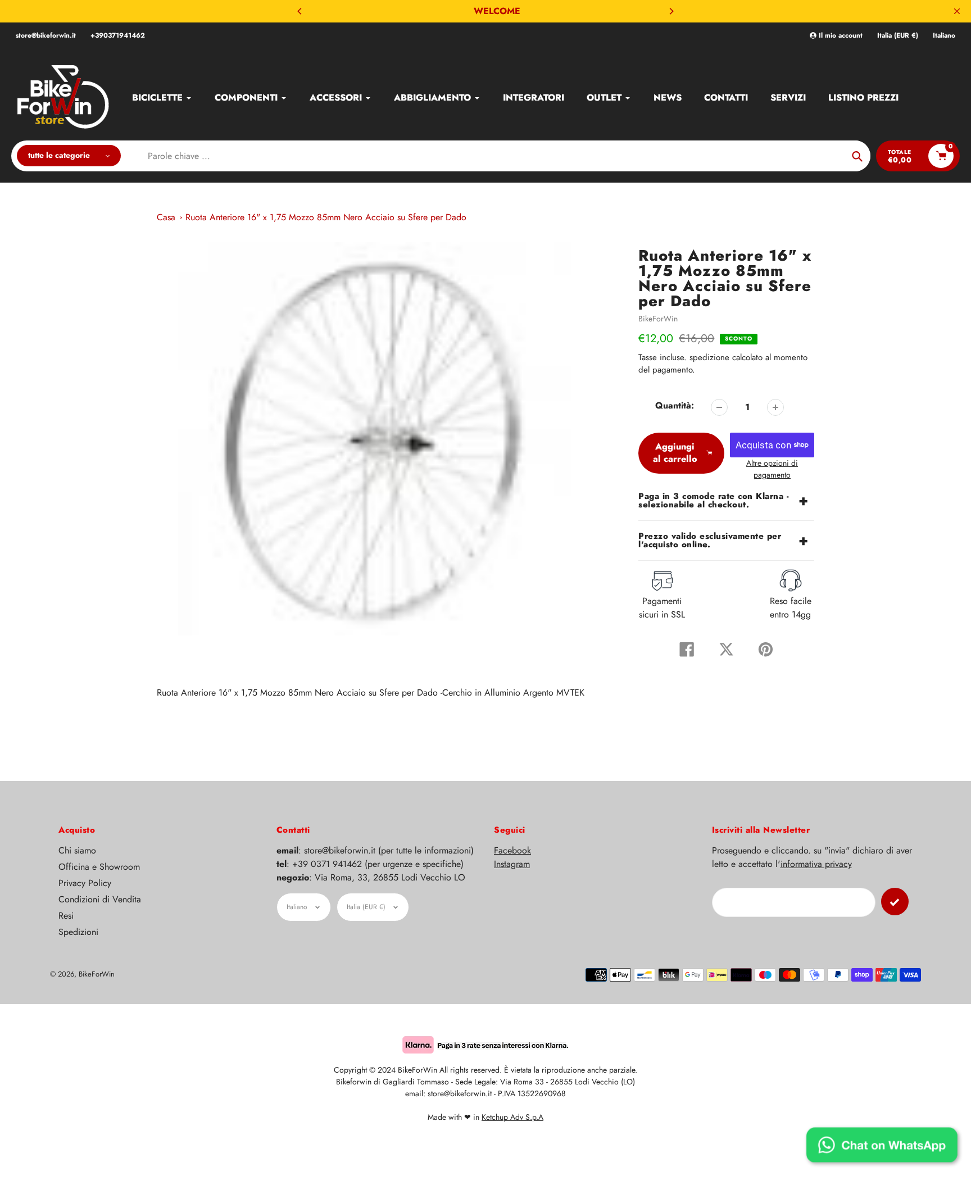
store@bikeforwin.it (46, 35)
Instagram (512, 863)
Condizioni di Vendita (99, 899)
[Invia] (895, 901)
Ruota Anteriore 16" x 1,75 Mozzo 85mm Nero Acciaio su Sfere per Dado (325, 217)
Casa (166, 217)
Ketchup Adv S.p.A (512, 1117)
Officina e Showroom (99, 866)
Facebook (512, 850)
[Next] (671, 11)
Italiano (944, 35)
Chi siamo (77, 850)
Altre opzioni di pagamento (772, 468)
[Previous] (300, 11)
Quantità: (674, 405)
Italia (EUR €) (897, 35)
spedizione (710, 357)
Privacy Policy (84, 883)
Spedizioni (78, 931)
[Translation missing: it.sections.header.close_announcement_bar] (957, 11)
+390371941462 (117, 35)
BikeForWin (658, 318)
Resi (66, 915)
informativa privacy (816, 863)
